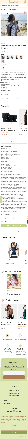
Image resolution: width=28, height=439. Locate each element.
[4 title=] (6, 132)
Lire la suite (4, 94)
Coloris (2, 54)
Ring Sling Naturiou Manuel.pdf (8, 218)
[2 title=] (3, 132)
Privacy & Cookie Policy (22, 436)
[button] (2, 253)
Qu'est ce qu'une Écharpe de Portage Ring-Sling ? (14, 293)
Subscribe (13, 377)
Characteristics (5, 142)
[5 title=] (7, 132)
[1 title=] (2, 132)
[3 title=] (5, 132)
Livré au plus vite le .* (12, 68)
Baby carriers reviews (11, 290)
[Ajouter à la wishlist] (25, 12)
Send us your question (13, 225)
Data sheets (14, 142)
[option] (9, 122)
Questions (21, 142)
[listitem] (13, 253)
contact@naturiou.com (14, 395)
